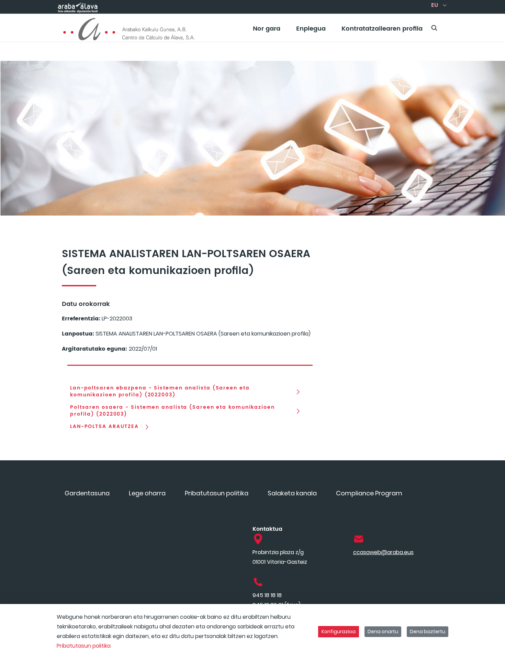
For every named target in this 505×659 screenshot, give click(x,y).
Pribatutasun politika (84, 646)
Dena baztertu (427, 631)
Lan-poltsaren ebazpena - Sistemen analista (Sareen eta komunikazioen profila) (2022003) (160, 391)
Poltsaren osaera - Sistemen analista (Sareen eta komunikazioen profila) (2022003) (172, 411)
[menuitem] (266, 31)
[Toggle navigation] (488, 26)
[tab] (190, 362)
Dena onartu (383, 631)
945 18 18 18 (267, 595)
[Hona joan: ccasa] (129, 27)
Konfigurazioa (339, 631)
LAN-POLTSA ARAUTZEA (104, 426)
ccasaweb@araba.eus (383, 552)
